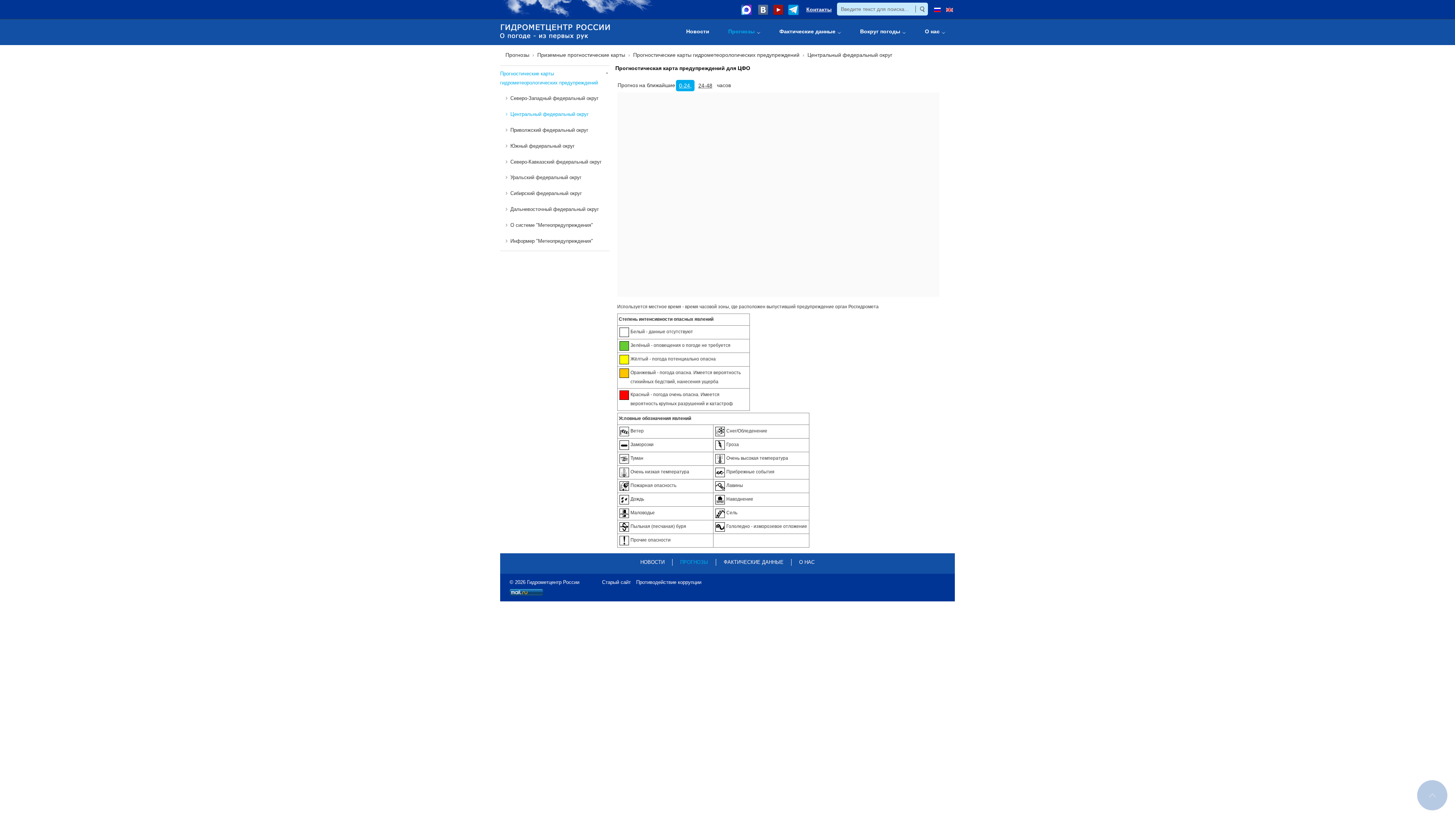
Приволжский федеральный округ (549, 130)
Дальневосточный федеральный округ (554, 209)
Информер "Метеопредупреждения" (551, 241)
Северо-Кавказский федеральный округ (556, 162)
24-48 (705, 86)
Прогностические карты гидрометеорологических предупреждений (549, 78)
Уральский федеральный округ (546, 177)
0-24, (685, 86)
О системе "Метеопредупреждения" (551, 225)
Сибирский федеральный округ (546, 193)
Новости (652, 562)
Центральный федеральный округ (549, 114)
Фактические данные (754, 562)
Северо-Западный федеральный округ (554, 98)
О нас (807, 562)
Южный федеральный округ (542, 146)
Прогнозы (694, 562)
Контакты (819, 9)
